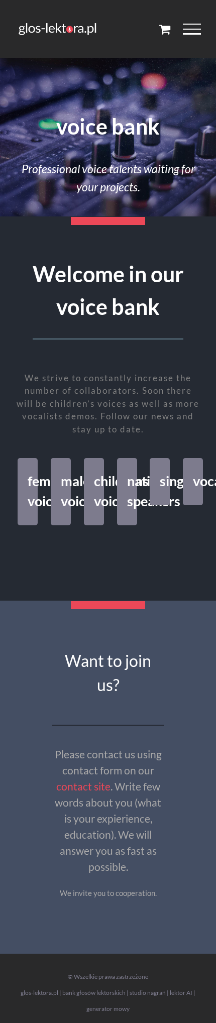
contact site (83, 786)
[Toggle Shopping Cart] (164, 29)
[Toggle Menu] (192, 29)
